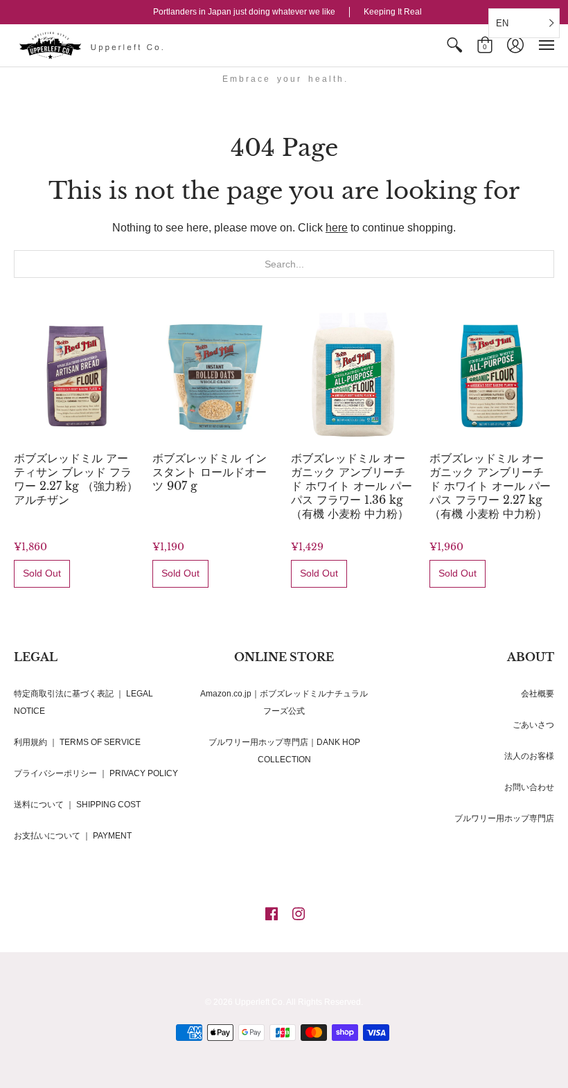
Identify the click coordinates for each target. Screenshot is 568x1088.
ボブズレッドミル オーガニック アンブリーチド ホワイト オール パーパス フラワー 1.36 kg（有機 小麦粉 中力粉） (351, 485)
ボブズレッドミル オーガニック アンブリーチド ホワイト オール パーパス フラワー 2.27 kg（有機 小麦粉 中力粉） (490, 485)
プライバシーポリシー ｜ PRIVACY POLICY (96, 773)
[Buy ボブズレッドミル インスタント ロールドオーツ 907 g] (214, 375)
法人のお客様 (529, 756)
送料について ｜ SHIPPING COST (77, 804)
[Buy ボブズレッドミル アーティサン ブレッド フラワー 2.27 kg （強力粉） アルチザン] (76, 375)
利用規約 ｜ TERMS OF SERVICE (77, 742)
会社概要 (537, 694)
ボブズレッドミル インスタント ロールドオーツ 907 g (209, 472)
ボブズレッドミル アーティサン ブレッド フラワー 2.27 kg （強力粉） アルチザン (76, 479)
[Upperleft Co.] (93, 45)
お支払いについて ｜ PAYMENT (73, 836)
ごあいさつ (533, 725)
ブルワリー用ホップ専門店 (504, 818)
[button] (454, 45)
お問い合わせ (529, 787)
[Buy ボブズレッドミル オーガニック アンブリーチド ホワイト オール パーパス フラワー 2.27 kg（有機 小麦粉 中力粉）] (491, 375)
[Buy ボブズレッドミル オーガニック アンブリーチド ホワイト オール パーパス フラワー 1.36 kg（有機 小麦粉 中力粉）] (353, 375)
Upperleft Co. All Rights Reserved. (299, 1002)
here (337, 228)
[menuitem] (454, 45)
